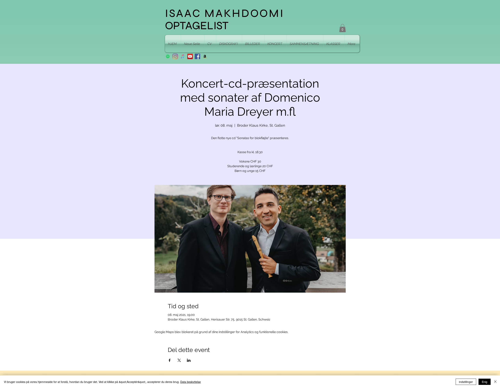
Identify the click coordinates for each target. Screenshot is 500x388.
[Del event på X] (179, 360)
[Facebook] (197, 56)
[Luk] (495, 382)
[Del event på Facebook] (169, 360)
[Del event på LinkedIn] (189, 360)
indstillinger (466, 382)
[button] (342, 28)
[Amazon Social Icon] (205, 56)
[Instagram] (175, 56)
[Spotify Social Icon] (168, 56)
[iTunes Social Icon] (182, 56)
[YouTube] (190, 56)
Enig (484, 382)
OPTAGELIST (197, 25)
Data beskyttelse (190, 382)
